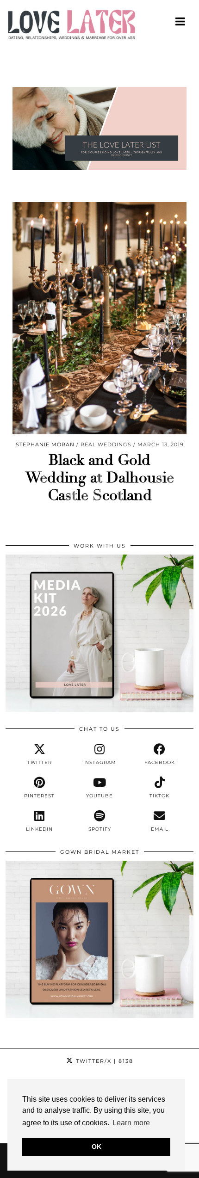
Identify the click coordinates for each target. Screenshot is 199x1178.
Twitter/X (103, 1061)
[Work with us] (99, 709)
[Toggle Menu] (180, 21)
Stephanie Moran (45, 444)
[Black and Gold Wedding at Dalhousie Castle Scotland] (99, 318)
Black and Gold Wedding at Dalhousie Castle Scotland (99, 478)
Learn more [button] (131, 1123)
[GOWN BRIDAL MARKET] (99, 1015)
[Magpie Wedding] (99, 27)
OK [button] (96, 1146)
